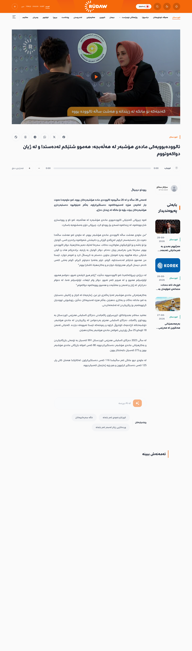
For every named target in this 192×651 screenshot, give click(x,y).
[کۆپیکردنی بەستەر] (16, 137)
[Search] (157, 6)
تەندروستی (78, 17)
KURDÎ (42, 6)
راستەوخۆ (142, 6)
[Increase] (29, 168)
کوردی (48, 6)
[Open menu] (14, 18)
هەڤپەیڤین (90, 17)
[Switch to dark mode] (167, 6)
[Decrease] (39, 168)
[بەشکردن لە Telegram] (35, 137)
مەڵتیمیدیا (24, 17)
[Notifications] (176, 6)
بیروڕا (55, 17)
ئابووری (102, 17)
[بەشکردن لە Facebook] (64, 137)
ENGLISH (35, 6)
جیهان (111, 17)
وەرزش (35, 17)
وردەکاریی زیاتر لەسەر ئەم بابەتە (111, 427)
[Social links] (15, 6)
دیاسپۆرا (145, 17)
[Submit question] (137, 403)
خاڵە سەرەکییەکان (84, 417)
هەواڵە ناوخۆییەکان (160, 17)
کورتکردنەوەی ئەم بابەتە (114, 417)
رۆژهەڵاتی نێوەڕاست (130, 17)
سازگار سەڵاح (162, 187)
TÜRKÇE (28, 6)
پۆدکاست (65, 17)
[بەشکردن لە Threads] (25, 137)
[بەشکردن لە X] (54, 137)
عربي (22, 6)
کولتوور (45, 17)
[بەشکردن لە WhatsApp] (45, 137)
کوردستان (176, 17)
